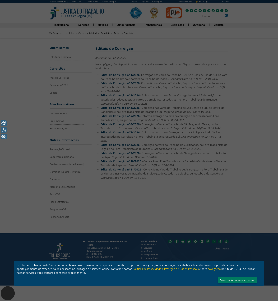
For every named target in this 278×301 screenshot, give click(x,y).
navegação (214, 269)
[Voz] (4, 130)
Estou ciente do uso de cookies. (237, 280)
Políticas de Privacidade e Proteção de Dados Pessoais (166, 269)
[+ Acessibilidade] (4, 136)
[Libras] (4, 123)
